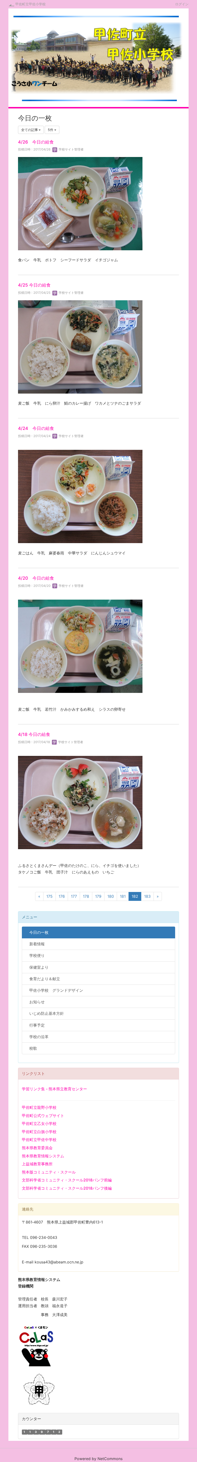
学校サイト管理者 (71, 149)
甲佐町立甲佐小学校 (30, 4)
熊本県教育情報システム (43, 1156)
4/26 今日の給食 (36, 141)
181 (123, 896)
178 (86, 896)
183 (147, 896)
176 (62, 896)
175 (49, 896)
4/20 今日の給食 (36, 578)
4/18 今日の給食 (34, 734)
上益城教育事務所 (37, 1163)
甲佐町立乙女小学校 (39, 1123)
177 (74, 896)
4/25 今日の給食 (34, 285)
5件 (51, 130)
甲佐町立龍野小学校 (39, 1107)
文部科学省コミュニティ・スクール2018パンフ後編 (67, 1188)
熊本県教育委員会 (37, 1147)
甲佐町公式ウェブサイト (43, 1115)
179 (98, 896)
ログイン (182, 4)
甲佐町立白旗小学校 (39, 1131)
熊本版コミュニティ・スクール (49, 1172)
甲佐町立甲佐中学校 (39, 1139)
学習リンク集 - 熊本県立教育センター (54, 1088)
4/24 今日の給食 (36, 428)
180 (110, 896)
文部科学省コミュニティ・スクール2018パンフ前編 (67, 1180)
